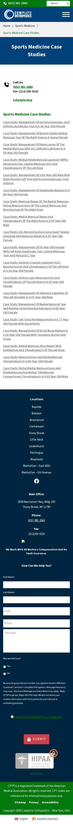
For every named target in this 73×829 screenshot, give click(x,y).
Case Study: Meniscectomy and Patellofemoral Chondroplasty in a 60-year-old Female (32, 359)
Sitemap (20, 802)
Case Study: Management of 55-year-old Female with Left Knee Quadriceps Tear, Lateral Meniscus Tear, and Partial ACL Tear (34, 251)
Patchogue (36, 453)
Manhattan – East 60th (36, 466)
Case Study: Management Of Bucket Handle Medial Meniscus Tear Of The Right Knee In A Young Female (35, 135)
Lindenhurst (36, 446)
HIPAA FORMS (36, 773)
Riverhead (36, 459)
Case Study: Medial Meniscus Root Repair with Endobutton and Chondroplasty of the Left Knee (34, 348)
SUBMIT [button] (36, 739)
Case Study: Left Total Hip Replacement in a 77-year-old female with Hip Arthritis (36, 322)
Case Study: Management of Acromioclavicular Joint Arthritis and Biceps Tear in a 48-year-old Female (36, 124)
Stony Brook (36, 433)
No (8, 673)
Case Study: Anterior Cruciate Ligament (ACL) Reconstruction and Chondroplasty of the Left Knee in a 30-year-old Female (36, 267)
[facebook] (37, 481)
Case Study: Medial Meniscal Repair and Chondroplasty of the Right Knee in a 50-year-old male (34, 221)
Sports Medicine (25, 26)
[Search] (68, 3)
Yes (8, 666)
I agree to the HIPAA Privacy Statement (38, 717)
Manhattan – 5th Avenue (36, 472)
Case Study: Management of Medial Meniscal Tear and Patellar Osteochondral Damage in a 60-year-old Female (34, 308)
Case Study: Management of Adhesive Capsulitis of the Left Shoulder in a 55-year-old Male (35, 295)
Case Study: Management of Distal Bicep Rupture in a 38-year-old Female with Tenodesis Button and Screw (35, 335)
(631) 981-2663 (23, 87)
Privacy (34, 802)
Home (6, 26)
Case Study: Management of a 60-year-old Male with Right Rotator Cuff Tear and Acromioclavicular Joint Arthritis (36, 179)
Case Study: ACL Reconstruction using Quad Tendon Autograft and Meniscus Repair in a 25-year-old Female (36, 236)
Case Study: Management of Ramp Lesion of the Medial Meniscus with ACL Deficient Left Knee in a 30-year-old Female (34, 149)
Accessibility (50, 802)
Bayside (36, 407)
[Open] (66, 14)
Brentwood (37, 420)
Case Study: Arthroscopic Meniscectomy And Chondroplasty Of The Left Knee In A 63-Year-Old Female (33, 282)
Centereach (36, 426)
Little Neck (36, 440)
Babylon (36, 413)
